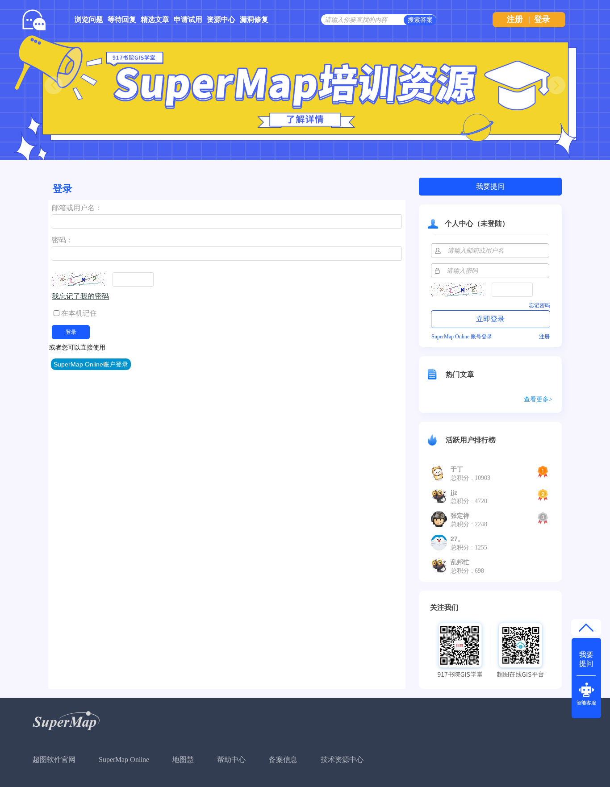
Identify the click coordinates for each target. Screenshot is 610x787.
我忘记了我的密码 (80, 296)
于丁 (457, 469)
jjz (454, 492)
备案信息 (283, 759)
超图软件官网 (54, 759)
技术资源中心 (342, 759)
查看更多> (538, 399)
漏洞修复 (254, 19)
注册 (515, 19)
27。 (457, 538)
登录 (542, 19)
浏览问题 (89, 19)
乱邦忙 (460, 562)
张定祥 (460, 515)
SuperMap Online (124, 759)
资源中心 (221, 19)
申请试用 (188, 19)
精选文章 (155, 19)
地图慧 (183, 759)
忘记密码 (539, 305)
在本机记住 (79, 313)
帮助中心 (231, 759)
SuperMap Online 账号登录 (461, 336)
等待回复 (122, 19)
